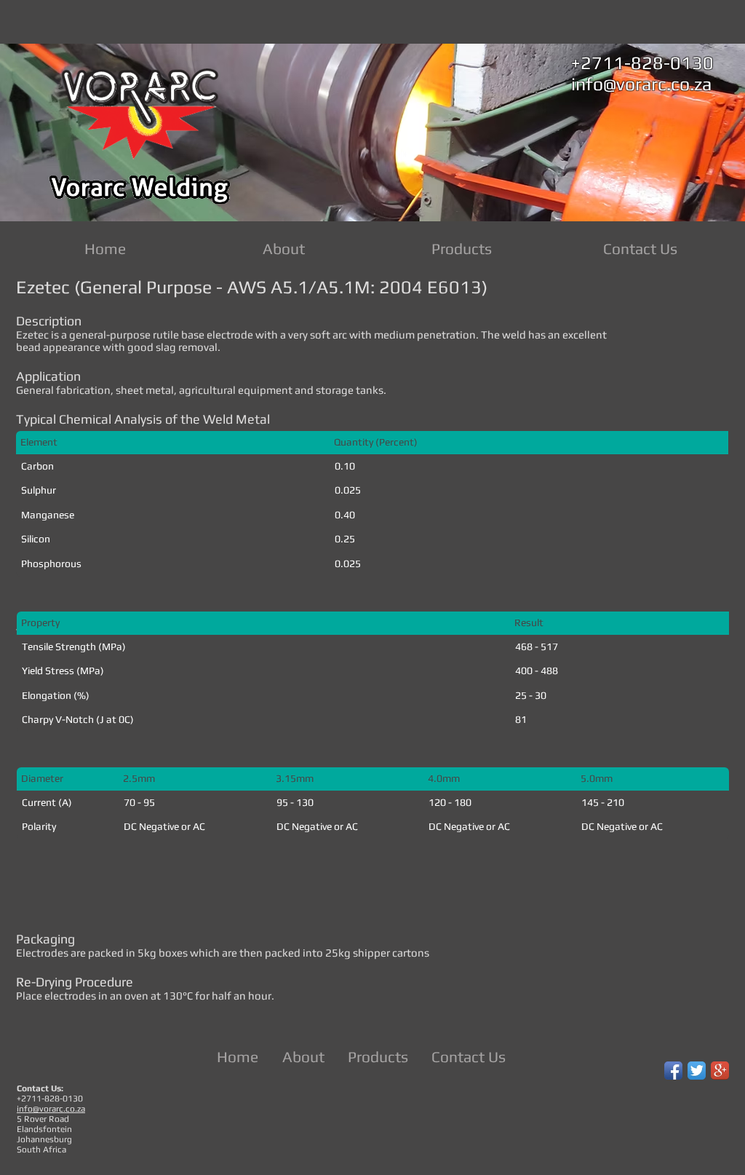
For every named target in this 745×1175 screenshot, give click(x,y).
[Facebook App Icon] (673, 1070)
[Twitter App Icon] (697, 1070)
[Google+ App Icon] (720, 1070)
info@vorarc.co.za (641, 84)
